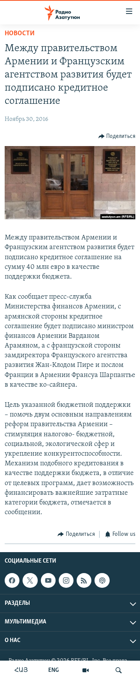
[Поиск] (118, 670)
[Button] (117, 136)
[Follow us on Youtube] (48, 580)
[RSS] (84, 580)
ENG (53, 670)
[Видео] (85, 670)
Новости (20, 33)
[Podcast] (101, 580)
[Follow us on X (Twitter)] (30, 580)
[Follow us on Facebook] (12, 580)
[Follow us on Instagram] (66, 580)
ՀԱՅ (21, 670)
